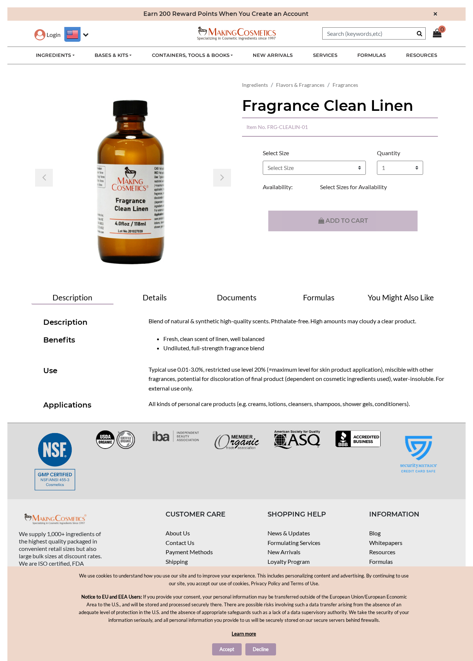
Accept (227, 649)
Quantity (388, 152)
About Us (178, 532)
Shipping (177, 561)
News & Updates (289, 532)
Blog (375, 532)
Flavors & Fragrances (300, 85)
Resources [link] (421, 55)
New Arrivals (284, 551)
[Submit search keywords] (419, 33)
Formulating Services (294, 542)
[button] (47, 34)
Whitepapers (385, 542)
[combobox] (374, 33)
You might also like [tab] (401, 297)
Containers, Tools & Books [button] (190, 55)
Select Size (276, 152)
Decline (261, 649)
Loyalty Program (289, 561)
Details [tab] (155, 297)
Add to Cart (346, 220)
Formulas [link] (371, 55)
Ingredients (255, 85)
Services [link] (325, 55)
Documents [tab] (236, 297)
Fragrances (345, 85)
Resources (382, 551)
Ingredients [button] (53, 55)
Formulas (381, 561)
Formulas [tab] (318, 297)
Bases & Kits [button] (111, 55)
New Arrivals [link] (273, 55)
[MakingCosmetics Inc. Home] (236, 32)
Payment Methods (189, 551)
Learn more (244, 634)
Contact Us (180, 542)
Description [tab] (72, 297)
